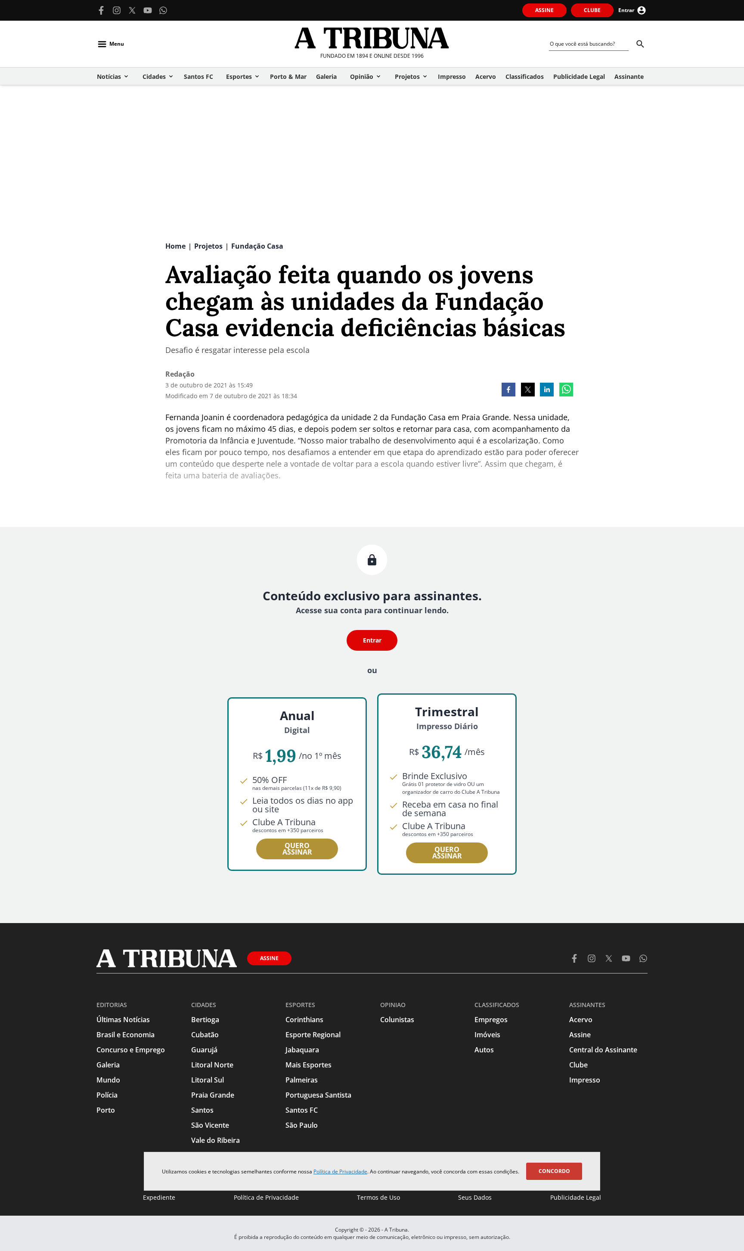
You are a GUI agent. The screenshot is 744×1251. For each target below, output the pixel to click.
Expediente (159, 1197)
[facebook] (508, 390)
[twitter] (528, 390)
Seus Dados (475, 1197)
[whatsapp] (566, 390)
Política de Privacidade (340, 1171)
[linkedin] (547, 390)
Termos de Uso (378, 1197)
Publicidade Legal (575, 1197)
